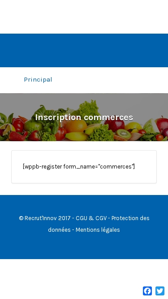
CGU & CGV (91, 218)
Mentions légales (98, 229)
